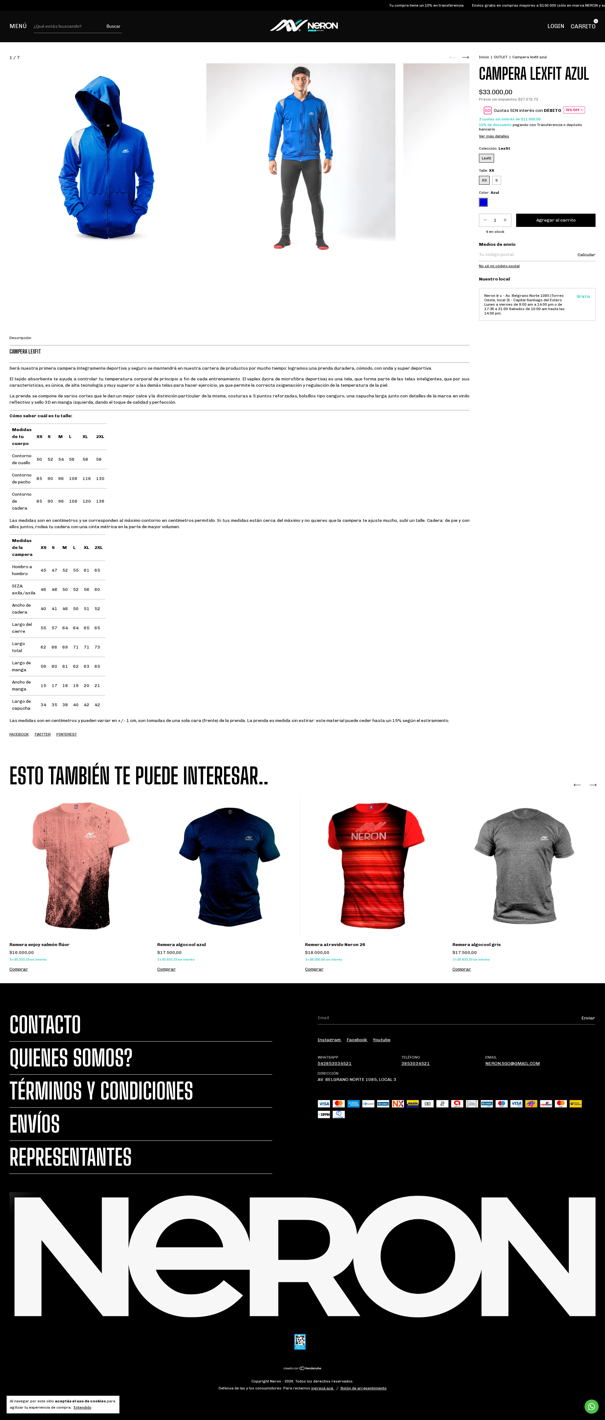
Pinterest (66, 734)
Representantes (70, 1157)
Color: (489, 192)
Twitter (42, 734)
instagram (330, 1039)
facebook (357, 1039)
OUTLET (501, 57)
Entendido (82, 1407)
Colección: (494, 148)
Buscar (113, 26)
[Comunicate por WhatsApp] (592, 1407)
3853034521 (415, 1063)
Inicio (484, 57)
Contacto (45, 1025)
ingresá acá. (322, 1388)
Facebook (19, 734)
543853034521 (335, 1063)
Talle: (486, 170)
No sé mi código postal (499, 266)
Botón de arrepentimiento (364, 1388)
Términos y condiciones (101, 1091)
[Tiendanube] (302, 1369)
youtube (381, 1039)
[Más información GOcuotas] (574, 110)
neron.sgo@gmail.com (512, 1063)
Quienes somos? (71, 1058)
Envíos (34, 1124)
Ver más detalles (494, 136)
